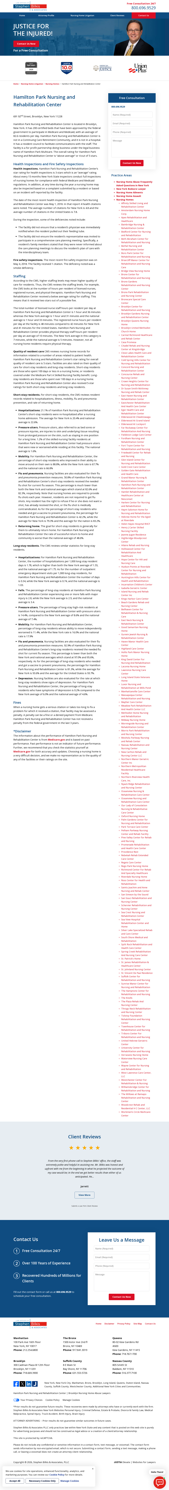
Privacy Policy (123, 1323)
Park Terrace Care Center (134, 826)
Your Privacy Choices (31, 1399)
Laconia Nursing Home (133, 666)
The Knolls (126, 997)
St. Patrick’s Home (131, 958)
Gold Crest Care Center (133, 466)
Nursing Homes (52, 84)
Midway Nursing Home (133, 719)
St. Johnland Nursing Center (136, 969)
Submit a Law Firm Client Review (85, 1206)
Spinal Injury (33, 1413)
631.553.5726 (79, 1373)
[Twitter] (22, 1384)
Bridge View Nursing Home (135, 270)
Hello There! (157, 1472)
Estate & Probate (110, 1410)
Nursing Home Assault (128, 196)
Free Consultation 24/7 (141, 3)
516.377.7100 (129, 1373)
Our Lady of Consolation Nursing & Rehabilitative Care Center (134, 809)
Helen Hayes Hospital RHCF (135, 523)
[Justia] (35, 1384)
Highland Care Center (132, 648)
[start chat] (160, 1482)
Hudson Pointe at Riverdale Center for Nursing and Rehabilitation (135, 570)
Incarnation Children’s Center (136, 584)
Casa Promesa (128, 342)
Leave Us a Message (121, 1240)
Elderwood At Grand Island (135, 420)
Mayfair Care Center (132, 702)
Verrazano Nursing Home (134, 1054)
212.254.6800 (30, 1350)
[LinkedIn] (28, 1384)
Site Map (137, 1323)
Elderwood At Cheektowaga (135, 416)
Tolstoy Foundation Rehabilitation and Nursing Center (135, 1019)
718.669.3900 (30, 1373)
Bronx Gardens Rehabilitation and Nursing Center (135, 285)
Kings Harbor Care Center (135, 598)
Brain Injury (78, 1413)
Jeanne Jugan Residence (133, 534)
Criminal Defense (91, 1410)
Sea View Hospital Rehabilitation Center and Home (135, 923)
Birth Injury (65, 1413)
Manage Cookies (71, 1399)
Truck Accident (50, 1413)
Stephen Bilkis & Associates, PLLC (51, 1462)
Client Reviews (117, 15)
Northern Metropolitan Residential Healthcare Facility (133, 770)
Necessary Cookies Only (42, 1480)
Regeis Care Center (131, 862)
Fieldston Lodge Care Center (136, 434)
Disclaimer (109, 1323)
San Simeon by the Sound (134, 894)
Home (22, 15)
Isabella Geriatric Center (134, 588)
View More (84, 1194)
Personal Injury (73, 1410)
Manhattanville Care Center (135, 691)
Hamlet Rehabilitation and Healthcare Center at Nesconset (135, 495)
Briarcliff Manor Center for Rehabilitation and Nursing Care (135, 264)
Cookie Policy (53, 1399)
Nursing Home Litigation (82, 15)
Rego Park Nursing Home (134, 866)
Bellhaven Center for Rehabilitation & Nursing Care (134, 613)
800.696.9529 (143, 7)
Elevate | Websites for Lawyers (135, 1462)
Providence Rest (129, 851)
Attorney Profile (46, 15)
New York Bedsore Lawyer (131, 188)
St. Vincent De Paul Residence (137, 972)
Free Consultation (132, 98)
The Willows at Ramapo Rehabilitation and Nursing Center (135, 1098)
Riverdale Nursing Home (134, 876)
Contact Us (143, 15)
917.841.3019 (79, 1350)
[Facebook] (16, 1384)
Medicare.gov (56, 739)
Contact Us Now (26, 43)
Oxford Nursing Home (133, 816)
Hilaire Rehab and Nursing (135, 545)
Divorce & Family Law (132, 1410)
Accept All (14, 1480)
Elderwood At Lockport (133, 424)
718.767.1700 (129, 1354)
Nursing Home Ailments (129, 192)
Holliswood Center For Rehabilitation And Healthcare (133, 552)
